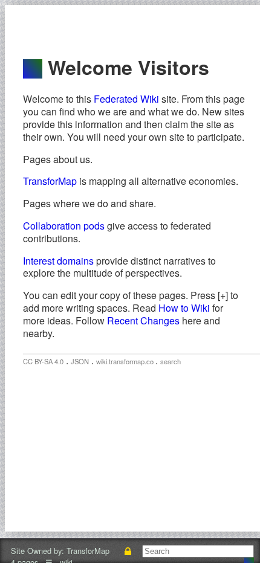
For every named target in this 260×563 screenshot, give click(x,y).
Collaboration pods (64, 226)
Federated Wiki (126, 99)
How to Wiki (184, 308)
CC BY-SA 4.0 (43, 361)
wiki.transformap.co (125, 361)
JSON (80, 361)
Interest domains (58, 261)
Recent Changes (143, 320)
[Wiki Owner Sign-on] (128, 550)
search (170, 361)
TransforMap (50, 181)
